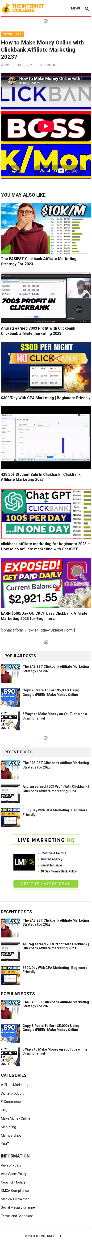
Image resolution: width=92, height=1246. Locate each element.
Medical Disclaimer (15, 1199)
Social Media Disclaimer (18, 1207)
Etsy (4, 1110)
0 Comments (49, 65)
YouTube (7, 1144)
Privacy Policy (11, 1165)
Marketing (8, 1127)
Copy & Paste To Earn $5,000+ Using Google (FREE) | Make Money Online (51, 1028)
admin (5, 65)
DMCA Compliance (15, 1191)
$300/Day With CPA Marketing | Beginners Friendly (45, 398)
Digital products (12, 1093)
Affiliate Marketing (14, 1085)
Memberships (12, 34)
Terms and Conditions (17, 1216)
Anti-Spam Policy (14, 1174)
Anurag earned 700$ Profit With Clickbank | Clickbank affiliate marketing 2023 (56, 946)
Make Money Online (15, 1118)
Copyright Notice (13, 1182)
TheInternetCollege (51, 1236)
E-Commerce (11, 1102)
